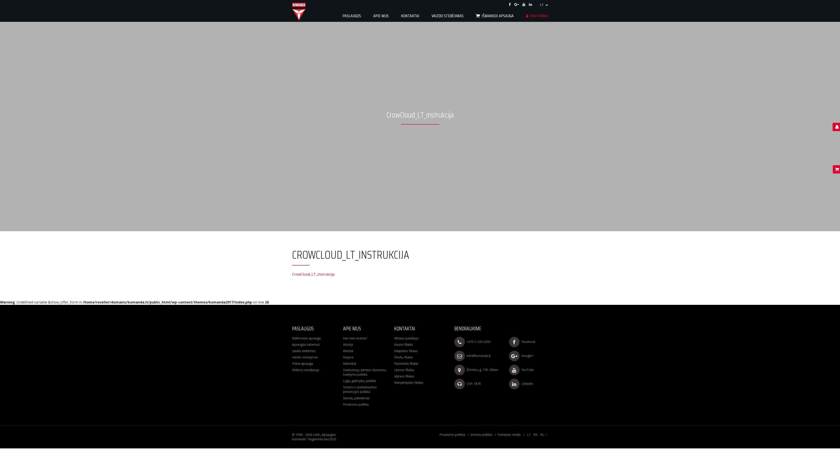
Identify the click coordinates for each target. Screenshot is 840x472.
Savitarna (539, 15)
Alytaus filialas (404, 376)
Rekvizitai (349, 363)
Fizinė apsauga (302, 363)
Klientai (348, 351)
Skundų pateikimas (356, 398)
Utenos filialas (404, 370)
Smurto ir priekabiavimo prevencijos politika (360, 389)
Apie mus (381, 15)
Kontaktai (410, 15)
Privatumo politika (356, 404)
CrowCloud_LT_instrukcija (313, 274)
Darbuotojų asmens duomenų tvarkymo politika (364, 372)
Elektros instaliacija (305, 370)
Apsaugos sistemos (306, 344)
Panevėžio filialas (406, 363)
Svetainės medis (509, 434)
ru (542, 434)
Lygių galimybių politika (359, 381)
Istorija (348, 344)
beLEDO (330, 439)
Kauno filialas (403, 344)
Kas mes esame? (355, 338)
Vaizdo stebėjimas (305, 357)
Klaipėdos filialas (406, 351)
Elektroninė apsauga (306, 338)
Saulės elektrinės (304, 351)
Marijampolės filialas (408, 382)
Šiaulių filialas (403, 357)
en (535, 434)
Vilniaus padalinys (406, 338)
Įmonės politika (481, 434)
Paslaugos (352, 15)
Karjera (348, 357)
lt (542, 5)
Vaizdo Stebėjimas (448, 15)
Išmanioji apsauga (498, 15)
